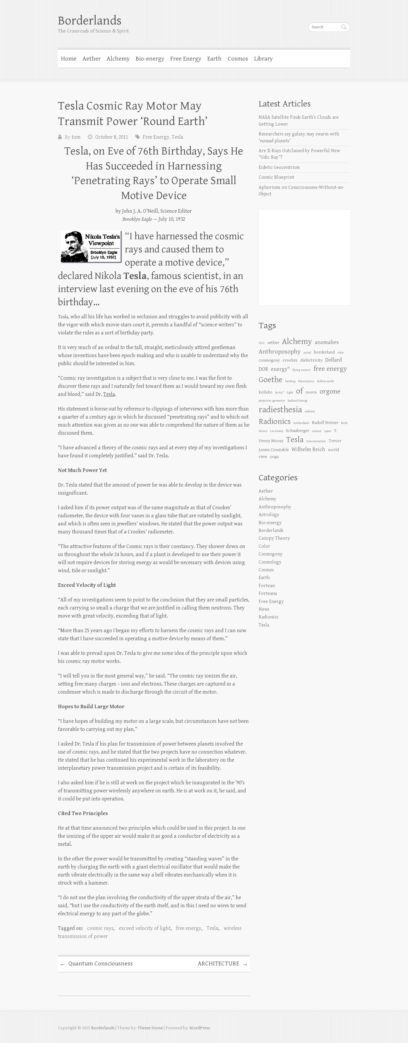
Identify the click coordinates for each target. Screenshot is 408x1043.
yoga (274, 456)
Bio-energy (150, 58)
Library (263, 58)
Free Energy (185, 58)
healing (290, 381)
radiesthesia (280, 410)
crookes (290, 360)
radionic (310, 411)
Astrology (269, 515)
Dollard (333, 360)
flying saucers (301, 370)
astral (307, 352)
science (316, 431)
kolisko (265, 392)
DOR (263, 369)
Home (68, 58)
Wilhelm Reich (308, 449)
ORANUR (311, 392)
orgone (330, 391)
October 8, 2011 (111, 137)
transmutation (316, 441)
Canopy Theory (274, 538)
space (327, 431)
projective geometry (272, 400)
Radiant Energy (298, 400)
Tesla (177, 137)
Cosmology (270, 562)
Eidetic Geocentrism (279, 167)
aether (273, 342)
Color (264, 546)
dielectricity (311, 360)
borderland (324, 352)
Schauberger (297, 430)
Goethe (271, 380)
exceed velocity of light (145, 928)
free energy (188, 928)
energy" (280, 369)
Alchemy (118, 58)
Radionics (275, 421)
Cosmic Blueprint (276, 177)
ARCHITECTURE (223, 964)
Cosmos (238, 58)
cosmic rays (100, 928)
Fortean (267, 586)
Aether (91, 58)
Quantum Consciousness (96, 964)
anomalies (327, 342)
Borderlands (90, 20)
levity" (279, 392)
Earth (214, 58)
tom (76, 137)
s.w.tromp (276, 431)
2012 (262, 343)
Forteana (268, 593)
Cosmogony (271, 554)
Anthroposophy (280, 351)
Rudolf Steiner (325, 422)
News (264, 609)
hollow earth (325, 381)
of (299, 391)
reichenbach (301, 423)
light (290, 392)
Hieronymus (306, 381)
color (341, 352)
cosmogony (269, 360)
